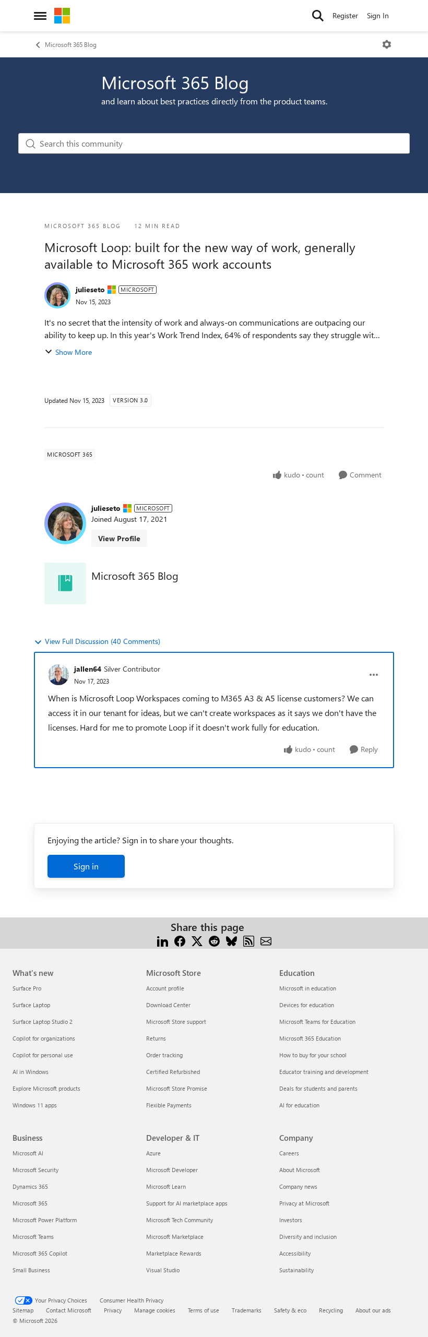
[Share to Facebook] (179, 939)
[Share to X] (197, 939)
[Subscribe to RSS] (248, 939)
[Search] (318, 15)
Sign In (378, 15)
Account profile (165, 988)
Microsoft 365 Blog (71, 44)
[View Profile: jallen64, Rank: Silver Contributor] (58, 674)
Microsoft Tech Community (179, 1220)
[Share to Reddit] (214, 939)
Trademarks (246, 1310)
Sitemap (23, 1310)
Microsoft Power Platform (45, 1220)
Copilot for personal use (43, 1055)
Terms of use (203, 1310)
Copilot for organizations (44, 1038)
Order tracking (164, 1055)
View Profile (119, 538)
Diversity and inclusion (308, 1236)
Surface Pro (27, 988)
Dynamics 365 (30, 1186)
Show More (73, 352)
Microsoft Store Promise (176, 1088)
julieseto (90, 289)
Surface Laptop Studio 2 (43, 1021)
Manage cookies (154, 1310)
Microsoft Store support (176, 1021)
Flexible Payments (169, 1105)
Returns (156, 1038)
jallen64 (87, 669)
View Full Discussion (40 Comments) (102, 641)
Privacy (113, 1310)
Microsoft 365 (30, 1203)
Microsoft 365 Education (310, 1038)
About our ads (373, 1310)
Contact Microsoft (68, 1310)
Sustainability (296, 1270)
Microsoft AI (28, 1153)
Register (345, 15)
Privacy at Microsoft (304, 1203)
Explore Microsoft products (46, 1088)
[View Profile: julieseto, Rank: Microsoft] (57, 295)
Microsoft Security (35, 1170)
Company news (298, 1186)
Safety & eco (290, 1310)
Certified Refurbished (173, 1072)
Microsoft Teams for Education (317, 1021)
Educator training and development (323, 1072)
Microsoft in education (307, 988)
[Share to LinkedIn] (162, 939)
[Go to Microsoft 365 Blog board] (65, 583)
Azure (153, 1153)
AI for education (299, 1105)
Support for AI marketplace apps (187, 1203)
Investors (290, 1220)
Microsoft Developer (172, 1170)
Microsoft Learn (166, 1186)
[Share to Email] (265, 939)
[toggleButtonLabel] (386, 44)
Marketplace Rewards (173, 1253)
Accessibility (295, 1253)
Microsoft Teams (33, 1236)
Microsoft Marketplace (175, 1236)
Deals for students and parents (318, 1088)
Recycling (331, 1310)
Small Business (31, 1270)
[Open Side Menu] (40, 15)
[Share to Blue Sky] (231, 939)
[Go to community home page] (62, 15)
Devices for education (306, 1005)
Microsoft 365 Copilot (40, 1253)
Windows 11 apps (35, 1105)
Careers (289, 1153)
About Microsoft (299, 1170)
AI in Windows (31, 1072)
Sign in (86, 866)
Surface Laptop (31, 1005)
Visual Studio (163, 1270)
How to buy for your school (313, 1055)
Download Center (168, 1005)
